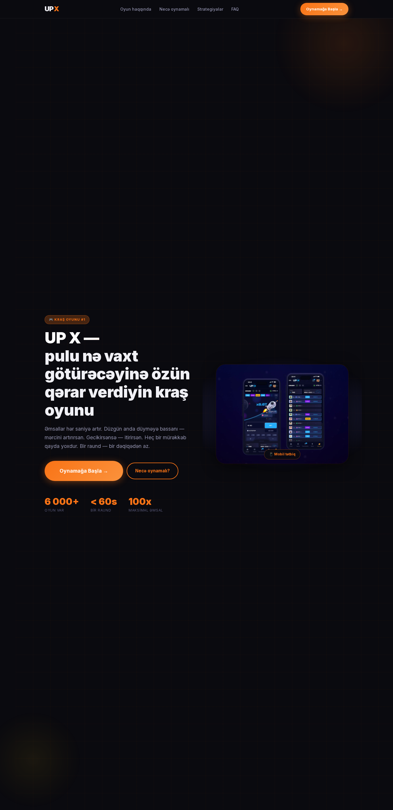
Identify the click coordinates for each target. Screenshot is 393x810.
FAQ (235, 9)
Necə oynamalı (174, 9)
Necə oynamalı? (152, 471)
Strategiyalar (210, 9)
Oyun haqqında (135, 9)
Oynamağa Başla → (324, 9)
